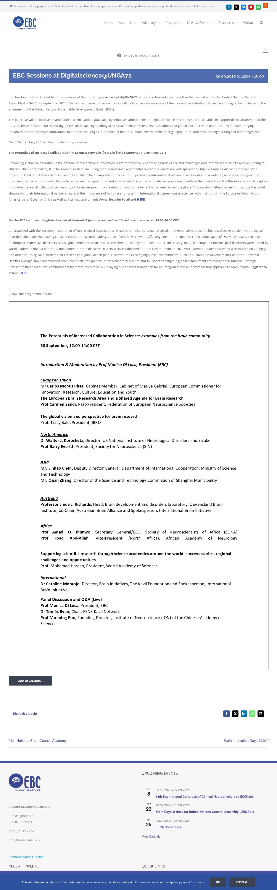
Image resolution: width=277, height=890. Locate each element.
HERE (141, 199)
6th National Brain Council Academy (39, 740)
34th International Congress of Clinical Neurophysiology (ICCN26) (204, 796)
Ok (218, 882)
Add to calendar (30, 681)
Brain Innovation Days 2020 (245, 740)
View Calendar (152, 836)
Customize (198, 882)
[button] (261, 22)
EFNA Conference (169, 827)
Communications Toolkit (26, 857)
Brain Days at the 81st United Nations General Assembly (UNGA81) (205, 811)
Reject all (242, 882)
